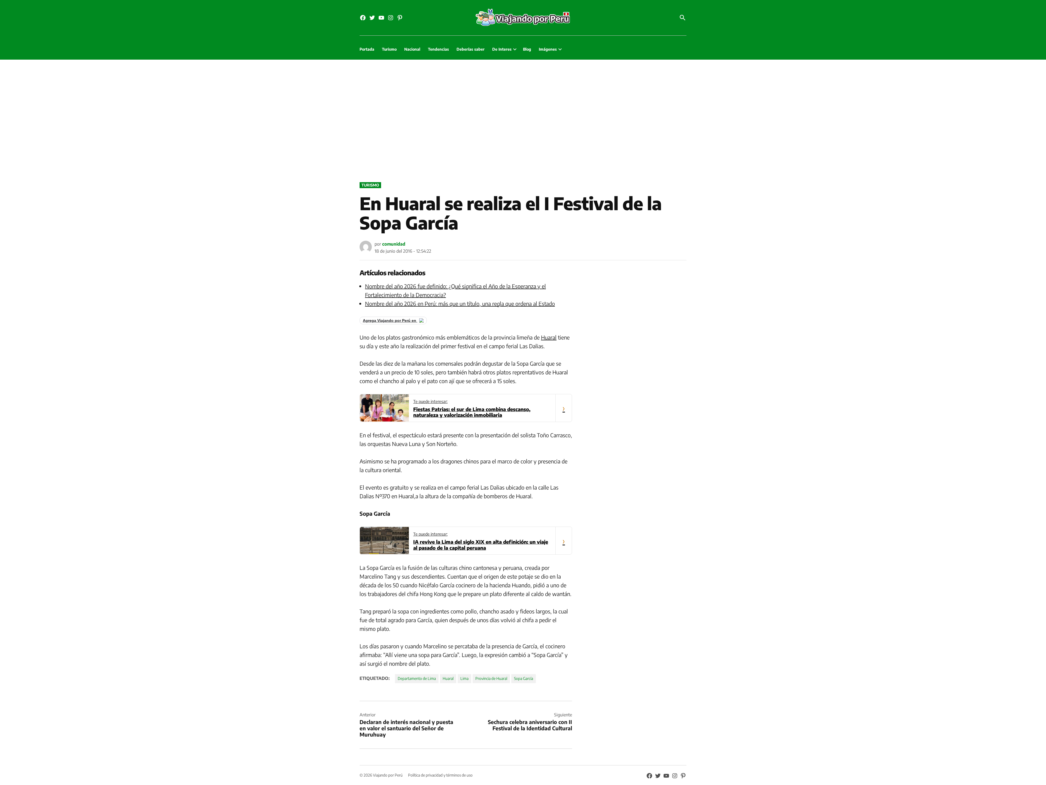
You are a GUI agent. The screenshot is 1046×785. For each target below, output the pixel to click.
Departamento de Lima (417, 678)
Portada (367, 49)
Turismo (389, 49)
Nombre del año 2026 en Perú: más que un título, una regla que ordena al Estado (460, 303)
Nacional (412, 49)
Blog (527, 49)
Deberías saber (471, 49)
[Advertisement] (523, 119)
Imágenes (548, 49)
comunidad (393, 244)
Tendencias (438, 49)
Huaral (549, 337)
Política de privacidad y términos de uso (440, 775)
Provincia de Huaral (491, 678)
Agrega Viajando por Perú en (390, 320)
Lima (464, 678)
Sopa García (523, 678)
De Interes (502, 49)
